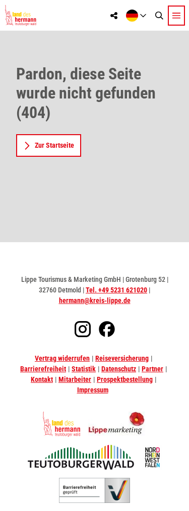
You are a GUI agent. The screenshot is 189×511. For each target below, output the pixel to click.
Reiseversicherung (122, 358)
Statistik (84, 369)
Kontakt (42, 379)
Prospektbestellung (125, 379)
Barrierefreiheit (43, 369)
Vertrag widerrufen (62, 358)
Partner (152, 369)
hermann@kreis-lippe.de (95, 300)
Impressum (92, 390)
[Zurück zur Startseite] (20, 15)
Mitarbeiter (74, 379)
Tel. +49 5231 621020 (116, 290)
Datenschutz (118, 369)
